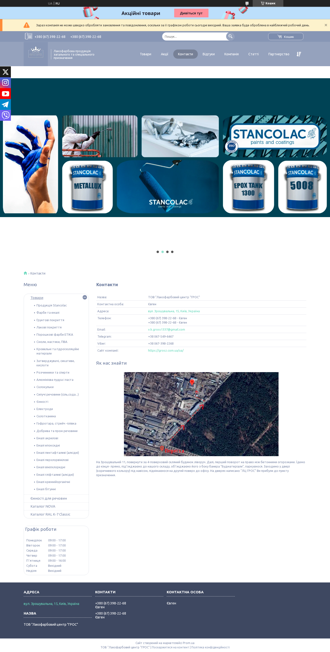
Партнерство (278, 54)
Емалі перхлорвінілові (52, 459)
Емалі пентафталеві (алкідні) (57, 452)
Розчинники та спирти (52, 372)
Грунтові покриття (50, 320)
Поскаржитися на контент (170, 647)
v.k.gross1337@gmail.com (166, 329)
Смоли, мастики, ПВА (51, 341)
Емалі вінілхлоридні (50, 467)
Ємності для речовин (48, 498)
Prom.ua (188, 643)
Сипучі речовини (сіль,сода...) (57, 394)
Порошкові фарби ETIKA (54, 334)
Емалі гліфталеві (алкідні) (55, 474)
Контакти (185, 54)
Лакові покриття (49, 327)
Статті (253, 54)
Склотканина (46, 416)
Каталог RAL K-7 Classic (50, 514)
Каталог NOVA (42, 506)
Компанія (231, 54)
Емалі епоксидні (48, 445)
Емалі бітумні (46, 489)
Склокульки (45, 387)
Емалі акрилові (47, 438)
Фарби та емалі (47, 312)
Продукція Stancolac (51, 305)
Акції (164, 54)
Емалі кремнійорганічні (53, 481)
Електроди (44, 409)
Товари (145, 54)
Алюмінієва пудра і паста (54, 379)
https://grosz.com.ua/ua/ (166, 350)
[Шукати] (230, 36)
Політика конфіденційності (210, 647)
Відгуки (209, 54)
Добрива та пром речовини (57, 430)
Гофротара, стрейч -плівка (56, 423)
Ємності (42, 401)
